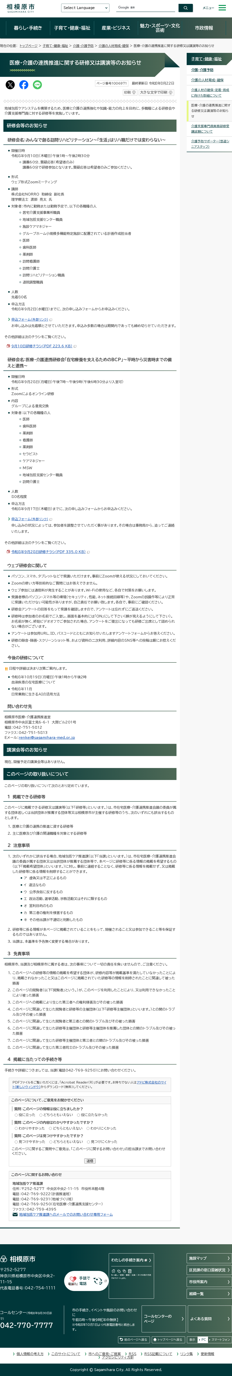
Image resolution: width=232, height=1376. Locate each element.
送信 (90, 1161)
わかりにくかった (103, 1128)
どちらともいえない (58, 1115)
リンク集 (186, 1354)
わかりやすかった (32, 1128)
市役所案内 (198, 1282)
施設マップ (198, 1258)
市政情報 (204, 28)
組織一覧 (196, 1294)
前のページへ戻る (135, 1339)
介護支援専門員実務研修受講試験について (210, 129)
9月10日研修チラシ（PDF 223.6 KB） (41, 346)
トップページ (29, 45)
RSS (132, 1354)
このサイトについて (65, 1354)
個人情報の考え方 (30, 1354)
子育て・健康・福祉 (72, 28)
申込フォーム (29, 319)
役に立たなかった (94, 1115)
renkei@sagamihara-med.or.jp (47, 737)
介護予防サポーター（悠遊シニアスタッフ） (210, 144)
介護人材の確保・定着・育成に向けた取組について (210, 92)
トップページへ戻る (170, 1339)
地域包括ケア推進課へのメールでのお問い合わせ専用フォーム (66, 1214)
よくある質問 (201, 1319)
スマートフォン (221, 1339)
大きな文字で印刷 (153, 92)
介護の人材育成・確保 (114, 45)
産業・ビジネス (116, 28)
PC (203, 1339)
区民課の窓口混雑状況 (207, 1270)
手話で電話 (84, 1280)
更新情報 (207, 1354)
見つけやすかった (32, 1141)
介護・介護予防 (83, 45)
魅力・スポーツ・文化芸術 (160, 27)
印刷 (127, 92)
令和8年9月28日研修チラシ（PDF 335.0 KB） (48, 552)
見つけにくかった (104, 1141)
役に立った (27, 1115)
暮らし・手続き (28, 28)
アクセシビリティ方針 (118, 1357)
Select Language (79, 7)
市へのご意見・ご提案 (104, 1354)
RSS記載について (158, 1354)
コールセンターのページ (158, 1319)
